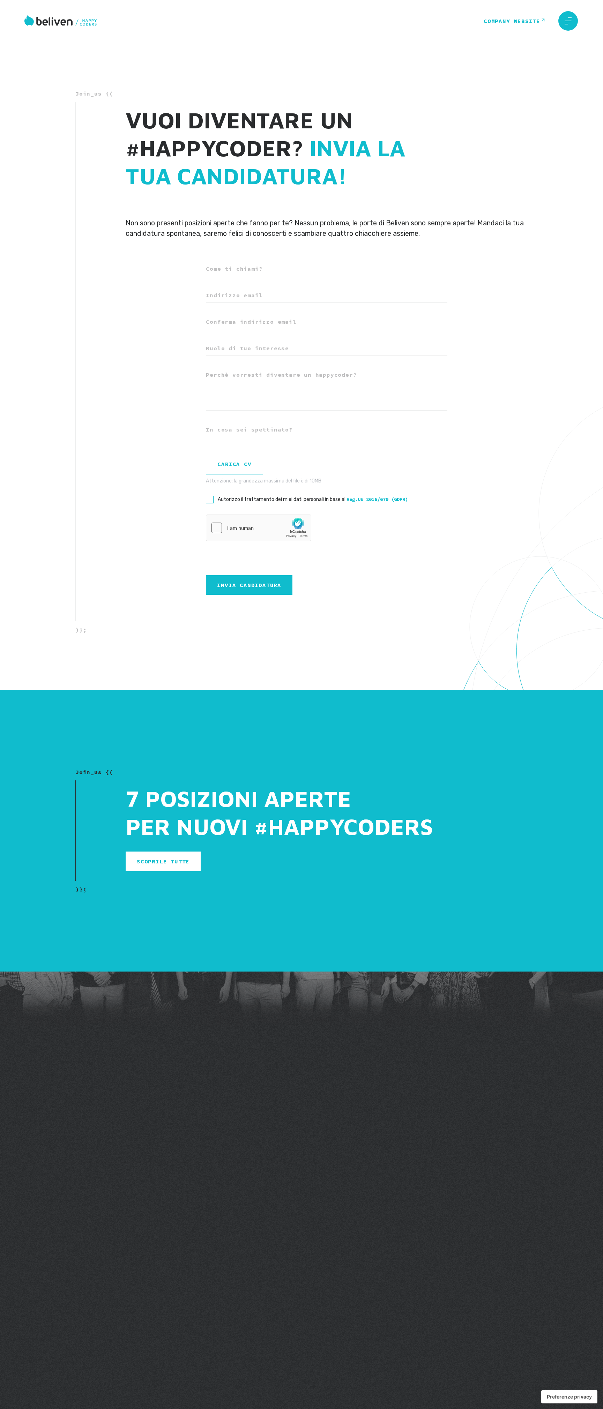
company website (512, 20)
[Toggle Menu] (568, 21)
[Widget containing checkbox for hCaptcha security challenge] (258, 528)
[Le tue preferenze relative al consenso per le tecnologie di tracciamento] (569, 1396)
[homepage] (61, 21)
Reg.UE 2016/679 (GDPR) (377, 499)
